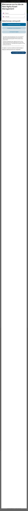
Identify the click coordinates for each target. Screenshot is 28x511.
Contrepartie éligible (14, 31)
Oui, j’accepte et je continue (18, 52)
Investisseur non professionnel (14, 28)
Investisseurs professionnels (14, 24)
